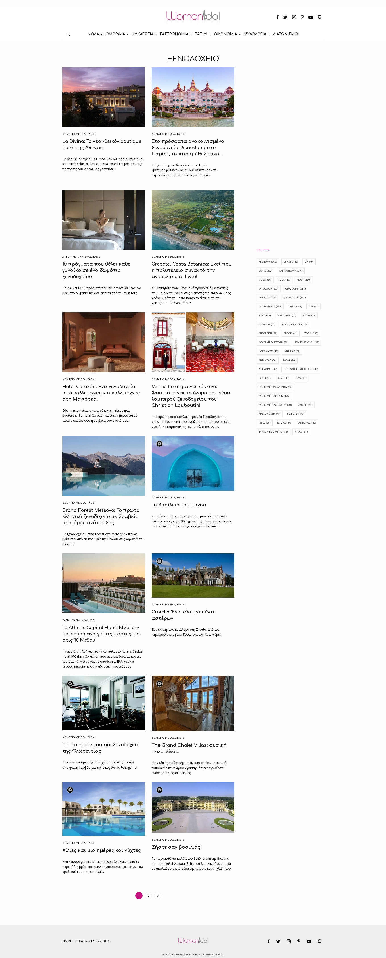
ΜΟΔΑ (289, 360)
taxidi (295, 306)
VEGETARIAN (286, 315)
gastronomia (290, 270)
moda (303, 279)
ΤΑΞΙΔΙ (91, 133)
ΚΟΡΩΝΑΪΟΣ (268, 351)
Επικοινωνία (85, 941)
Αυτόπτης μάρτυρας (76, 256)
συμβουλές (307, 422)
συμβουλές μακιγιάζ (273, 431)
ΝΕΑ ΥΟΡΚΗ (268, 369)
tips (313, 306)
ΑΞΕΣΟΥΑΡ (267, 324)
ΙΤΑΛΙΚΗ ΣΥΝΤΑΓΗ (307, 342)
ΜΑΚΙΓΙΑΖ (292, 351)
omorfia (267, 297)
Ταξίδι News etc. (83, 620)
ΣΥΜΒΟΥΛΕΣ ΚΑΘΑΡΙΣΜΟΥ (275, 387)
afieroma (268, 261)
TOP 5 (265, 315)
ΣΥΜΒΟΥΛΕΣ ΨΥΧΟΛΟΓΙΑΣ (275, 404)
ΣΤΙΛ (283, 378)
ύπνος (301, 431)
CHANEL (291, 261)
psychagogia (294, 297)
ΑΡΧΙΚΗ (67, 941)
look (284, 279)
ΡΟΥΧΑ (265, 378)
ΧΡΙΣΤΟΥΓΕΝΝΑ (269, 413)
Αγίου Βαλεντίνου (295, 324)
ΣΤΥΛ (301, 378)
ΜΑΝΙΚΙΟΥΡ (267, 360)
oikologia (268, 288)
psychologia (270, 306)
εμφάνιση (295, 413)
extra (265, 270)
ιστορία (284, 422)
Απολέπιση (268, 333)
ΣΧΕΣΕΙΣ (305, 404)
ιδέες (264, 422)
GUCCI (265, 279)
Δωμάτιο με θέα (74, 133)
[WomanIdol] (193, 17)
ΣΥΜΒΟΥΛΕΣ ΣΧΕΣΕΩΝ (274, 396)
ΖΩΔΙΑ (311, 333)
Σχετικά (103, 941)
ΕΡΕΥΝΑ (290, 333)
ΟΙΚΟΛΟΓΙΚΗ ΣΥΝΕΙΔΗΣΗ (301, 369)
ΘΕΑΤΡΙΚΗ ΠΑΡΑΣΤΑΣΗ (273, 342)
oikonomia (295, 288)
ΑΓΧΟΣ (309, 315)
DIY (309, 261)
